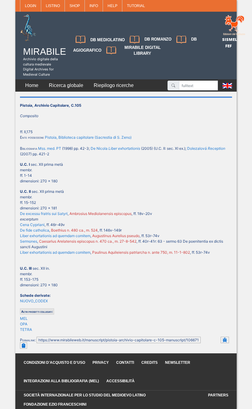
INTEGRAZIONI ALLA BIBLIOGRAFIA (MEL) (61, 381)
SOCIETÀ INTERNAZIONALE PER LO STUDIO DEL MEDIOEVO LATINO (85, 395)
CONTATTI (125, 362)
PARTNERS (218, 395)
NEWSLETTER (177, 362)
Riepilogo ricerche (114, 85)
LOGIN (30, 6)
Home (31, 85)
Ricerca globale (66, 85)
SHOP (74, 6)
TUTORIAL (136, 6)
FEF (228, 46)
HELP (112, 6)
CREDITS (149, 362)
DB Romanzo (157, 39)
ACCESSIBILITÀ (120, 381)
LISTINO (53, 6)
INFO (93, 6)
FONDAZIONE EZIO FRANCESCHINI (55, 404)
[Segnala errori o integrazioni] (224, 340)
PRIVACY (101, 362)
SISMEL (229, 39)
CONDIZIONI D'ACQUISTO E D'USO (54, 362)
